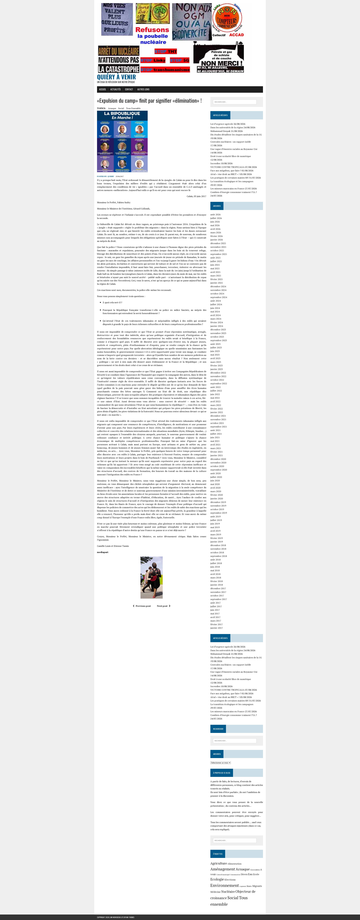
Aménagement (222, 869)
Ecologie (217, 879)
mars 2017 (215, 620)
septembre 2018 (218, 556)
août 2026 (215, 214)
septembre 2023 (218, 340)
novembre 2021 (218, 419)
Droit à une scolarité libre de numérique (230, 156)
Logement (242, 886)
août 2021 (215, 430)
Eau (250, 874)
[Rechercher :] (234, 101)
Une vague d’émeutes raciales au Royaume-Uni (233, 149)
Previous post (143, 605)
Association (255, 870)
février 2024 (216, 322)
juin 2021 (215, 437)
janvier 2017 (216, 627)
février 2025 (216, 279)
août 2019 (215, 516)
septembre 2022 (218, 383)
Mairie (249, 886)
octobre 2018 (217, 552)
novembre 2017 (218, 592)
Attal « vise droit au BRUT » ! (224, 174)
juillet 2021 (216, 433)
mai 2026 (215, 225)
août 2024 (215, 300)
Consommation (235, 875)
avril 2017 (215, 617)
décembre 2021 (218, 415)
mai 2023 (215, 354)
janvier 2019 (216, 541)
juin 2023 (215, 351)
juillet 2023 (216, 347)
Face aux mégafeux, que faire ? (225, 170)
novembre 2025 (218, 246)
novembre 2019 (218, 505)
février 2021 (216, 451)
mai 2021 (215, 441)
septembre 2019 (218, 512)
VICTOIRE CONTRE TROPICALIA (227, 167)
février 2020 (216, 494)
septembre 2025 (218, 254)
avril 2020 (215, 487)
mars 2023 (215, 362)
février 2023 (216, 365)
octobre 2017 (217, 595)
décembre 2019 (218, 502)
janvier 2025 (216, 282)
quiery (111, 176)
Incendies (215, 163)
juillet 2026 (216, 218)
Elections (230, 879)
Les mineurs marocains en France (227, 188)
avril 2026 (215, 228)
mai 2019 (215, 527)
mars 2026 (215, 232)
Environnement (224, 885)
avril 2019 (215, 530)
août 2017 (215, 602)
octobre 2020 (217, 466)
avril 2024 (215, 315)
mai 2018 (215, 570)
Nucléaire (228, 891)
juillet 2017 (216, 606)
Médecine (215, 891)
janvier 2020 (216, 498)
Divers (244, 874)
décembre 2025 (218, 243)
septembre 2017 (218, 599)
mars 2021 (215, 448)
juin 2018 (215, 566)
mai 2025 (215, 268)
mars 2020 (215, 491)
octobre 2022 (217, 379)
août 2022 (215, 387)
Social (121, 108)
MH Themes (130, 917)
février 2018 (216, 581)
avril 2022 (215, 401)
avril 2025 (215, 272)
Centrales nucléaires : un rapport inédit (230, 141)
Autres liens (143, 89)
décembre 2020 (218, 459)
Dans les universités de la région (226, 127)
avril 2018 (215, 574)
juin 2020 (215, 480)
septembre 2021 (218, 426)
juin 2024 (215, 308)
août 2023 (215, 344)
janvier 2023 (216, 369)
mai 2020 (215, 484)
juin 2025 (215, 264)
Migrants (257, 886)
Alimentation (234, 863)
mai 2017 (215, 613)
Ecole (256, 874)
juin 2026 (215, 221)
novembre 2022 (218, 376)
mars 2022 (215, 405)
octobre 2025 (217, 250)
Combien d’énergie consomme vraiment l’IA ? (233, 192)
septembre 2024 (218, 297)
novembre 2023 (218, 333)
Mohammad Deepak (220, 131)
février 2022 (216, 408)
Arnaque (112, 108)
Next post (162, 605)
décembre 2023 (218, 329)
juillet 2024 (216, 304)
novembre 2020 (218, 462)
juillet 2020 (216, 477)
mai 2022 (215, 397)
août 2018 (215, 559)
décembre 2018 (218, 545)
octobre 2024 (217, 293)
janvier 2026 (216, 239)
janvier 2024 (216, 326)
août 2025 (215, 257)
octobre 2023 (217, 336)
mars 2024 (215, 318)
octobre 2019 (217, 509)
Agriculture (218, 863)
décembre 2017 (218, 588)
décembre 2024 (218, 286)
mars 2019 (215, 534)
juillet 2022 (216, 390)
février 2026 (216, 236)
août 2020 (215, 473)
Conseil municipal (223, 875)
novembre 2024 (218, 290)
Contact (129, 89)
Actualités (115, 89)
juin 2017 (215, 609)
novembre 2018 (218, 548)
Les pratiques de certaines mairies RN (229, 177)
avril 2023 (215, 358)
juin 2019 (215, 523)
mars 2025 (215, 275)
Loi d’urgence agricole (221, 123)
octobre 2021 (217, 423)
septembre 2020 (218, 469)
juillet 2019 (216, 520)
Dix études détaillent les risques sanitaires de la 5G (236, 134)
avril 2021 (215, 444)
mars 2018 (215, 577)
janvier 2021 (216, 455)
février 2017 (216, 624)
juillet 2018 (216, 563)
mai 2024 (215, 311)
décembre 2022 (218, 372)
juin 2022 (215, 394)
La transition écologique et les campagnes (231, 181)
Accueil (102, 89)
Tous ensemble (133, 108)
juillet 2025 (216, 261)
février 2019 (216, 538)
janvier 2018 (216, 584)
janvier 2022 (216, 412)
